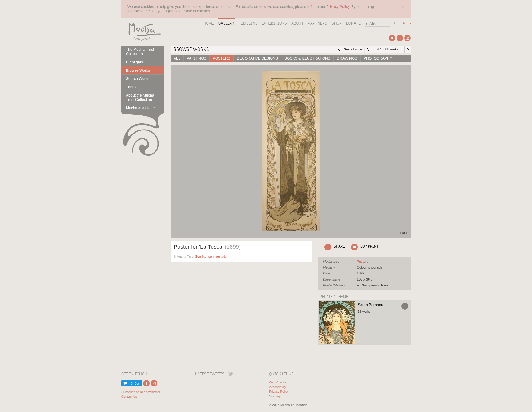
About (297, 23)
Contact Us (129, 396)
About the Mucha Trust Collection (140, 97)
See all (363, 261)
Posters (221, 58)
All (177, 58)
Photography (378, 58)
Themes (132, 87)
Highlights (134, 62)
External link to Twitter (392, 38)
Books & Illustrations (307, 58)
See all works (353, 49)
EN (403, 23)
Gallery (226, 23)
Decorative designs (257, 58)
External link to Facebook (400, 38)
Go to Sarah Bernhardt (404, 306)
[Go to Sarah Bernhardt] (337, 322)
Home (208, 23)
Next (408, 49)
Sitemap (275, 396)
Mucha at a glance (141, 108)
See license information (211, 256)
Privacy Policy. (338, 7)
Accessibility (277, 387)
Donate (353, 23)
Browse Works (138, 70)
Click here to (333, 246)
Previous (368, 49)
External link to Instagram (407, 38)
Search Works (137, 79)
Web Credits (277, 382)
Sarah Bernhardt (371, 305)
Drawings (347, 58)
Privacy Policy (278, 391)
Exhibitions (274, 23)
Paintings (196, 58)
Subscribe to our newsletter (140, 392)
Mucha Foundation (142, 32)
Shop (337, 23)
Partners (317, 23)
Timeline (248, 23)
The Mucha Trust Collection (140, 51)
